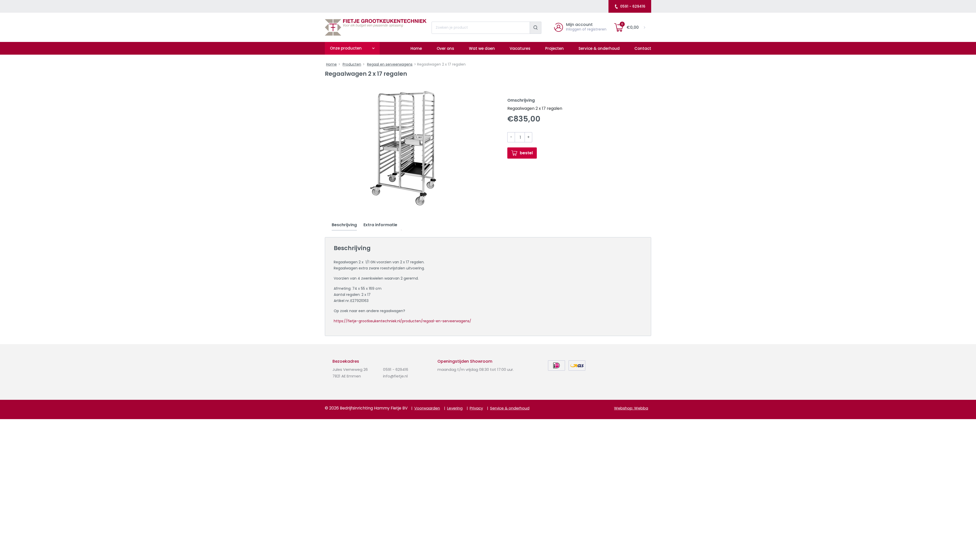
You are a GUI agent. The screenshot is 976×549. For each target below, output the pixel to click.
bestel (526, 153)
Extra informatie (380, 225)
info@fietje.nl (395, 376)
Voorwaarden (427, 408)
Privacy (476, 408)
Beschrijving (344, 225)
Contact (642, 48)
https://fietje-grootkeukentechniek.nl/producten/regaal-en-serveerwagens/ (402, 321)
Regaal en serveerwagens (390, 64)
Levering (455, 408)
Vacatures (520, 48)
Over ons (445, 48)
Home (416, 48)
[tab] (344, 225)
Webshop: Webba (631, 408)
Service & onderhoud (599, 48)
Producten (352, 64)
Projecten (554, 48)
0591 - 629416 (632, 6)
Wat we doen (482, 48)
